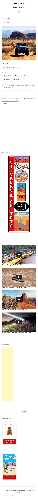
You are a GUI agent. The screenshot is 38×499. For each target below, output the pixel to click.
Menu (19, 11)
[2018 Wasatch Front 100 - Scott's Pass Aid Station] (19, 322)
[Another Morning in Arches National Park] (19, 299)
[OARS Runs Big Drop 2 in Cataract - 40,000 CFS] (19, 277)
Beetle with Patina (30, 98)
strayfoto (19, 3)
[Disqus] (19, 127)
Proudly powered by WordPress (9, 496)
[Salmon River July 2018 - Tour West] (19, 254)
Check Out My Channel (8, 336)
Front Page (31, 85)
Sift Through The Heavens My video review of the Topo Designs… (10, 101)
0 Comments (5, 22)
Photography (18, 85)
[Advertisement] (7, 374)
